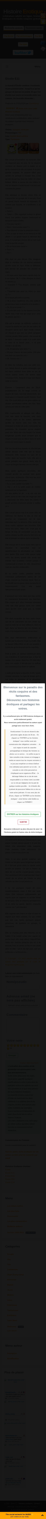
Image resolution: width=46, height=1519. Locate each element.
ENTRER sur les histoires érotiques (23, 814)
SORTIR (23, 822)
